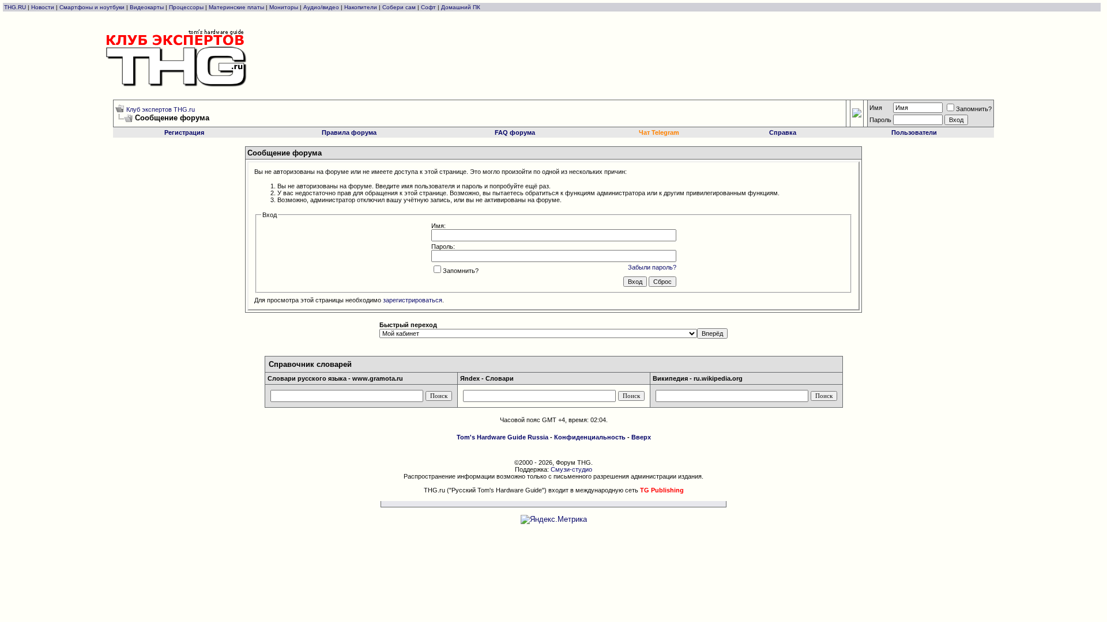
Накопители (360, 7)
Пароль (880, 119)
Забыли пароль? (652, 267)
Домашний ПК (460, 7)
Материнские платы (236, 7)
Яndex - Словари (487, 378)
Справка (782, 132)
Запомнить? (974, 108)
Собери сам (399, 7)
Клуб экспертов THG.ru (160, 109)
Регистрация (184, 132)
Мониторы (283, 7)
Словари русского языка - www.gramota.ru (335, 378)
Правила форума (349, 132)
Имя (875, 107)
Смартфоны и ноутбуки (92, 7)
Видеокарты (147, 7)
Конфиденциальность (590, 437)
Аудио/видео (321, 7)
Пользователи (914, 132)
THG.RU (16, 7)
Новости (42, 7)
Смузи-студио (571, 469)
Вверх (641, 437)
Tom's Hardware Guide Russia (502, 437)
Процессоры (186, 7)
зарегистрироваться (412, 300)
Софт (428, 7)
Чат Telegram (659, 132)
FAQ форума (515, 132)
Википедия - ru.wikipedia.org (698, 378)
